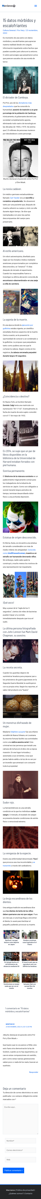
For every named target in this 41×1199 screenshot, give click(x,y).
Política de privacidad (25, 1190)
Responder (33, 1072)
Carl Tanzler (15, 198)
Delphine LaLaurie (18, 732)
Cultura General (9, 30)
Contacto (28, 1193)
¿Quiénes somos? (16, 1193)
